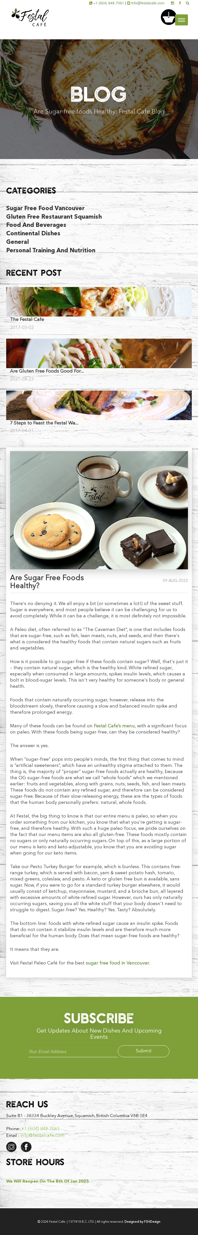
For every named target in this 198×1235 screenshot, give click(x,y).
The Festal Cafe (27, 319)
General (17, 242)
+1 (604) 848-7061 (108, 2)
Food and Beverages (36, 225)
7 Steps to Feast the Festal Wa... (44, 423)
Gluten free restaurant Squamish (54, 217)
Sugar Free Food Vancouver (45, 209)
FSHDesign (152, 1221)
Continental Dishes (33, 234)
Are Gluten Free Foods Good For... (47, 371)
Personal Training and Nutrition (50, 251)
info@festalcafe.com (147, 2)
